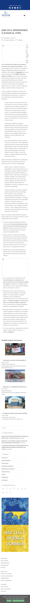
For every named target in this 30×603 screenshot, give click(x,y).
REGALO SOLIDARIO (6, 589)
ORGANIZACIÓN (4, 565)
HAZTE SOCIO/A (4, 586)
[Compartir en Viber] (21, 488)
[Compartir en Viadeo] (10, 492)
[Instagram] (20, 8)
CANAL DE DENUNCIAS (6, 580)
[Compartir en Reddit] (3, 492)
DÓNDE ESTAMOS (5, 563)
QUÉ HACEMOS (4, 560)
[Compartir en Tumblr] (6, 492)
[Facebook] (10, 8)
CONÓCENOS (4, 558)
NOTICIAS (3, 567)
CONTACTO (3, 591)
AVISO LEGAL (4, 571)
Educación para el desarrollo (8, 469)
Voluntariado (5, 480)
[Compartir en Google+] (10, 488)
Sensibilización (5, 477)
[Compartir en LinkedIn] (17, 488)
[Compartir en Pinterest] (14, 488)
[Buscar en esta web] (15, 427)
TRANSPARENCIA (5, 578)
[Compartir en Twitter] (3, 488)
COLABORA (3, 584)
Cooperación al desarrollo (7, 466)
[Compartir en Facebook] (6, 488)
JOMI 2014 (19, 72)
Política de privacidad (18, 600)
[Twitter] (12, 8)
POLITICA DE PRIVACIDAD (7, 576)
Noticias (20, 40)
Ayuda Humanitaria (6, 460)
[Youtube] (15, 8)
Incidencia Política (6, 471)
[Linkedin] (17, 8)
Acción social (4, 457)
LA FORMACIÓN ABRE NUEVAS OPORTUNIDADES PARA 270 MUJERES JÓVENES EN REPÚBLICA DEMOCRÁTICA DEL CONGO (15, 447)
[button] (24, 15)
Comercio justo (5, 463)
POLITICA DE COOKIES (6, 573)
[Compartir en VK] (25, 488)
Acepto (9, 600)
